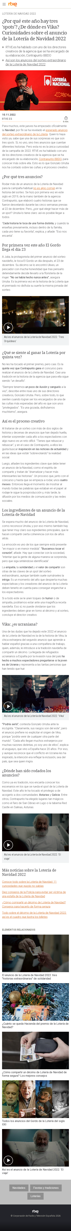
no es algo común (44, 188)
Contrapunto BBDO (50, 159)
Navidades (18, 1187)
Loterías (35, 1196)
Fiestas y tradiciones (46, 1187)
